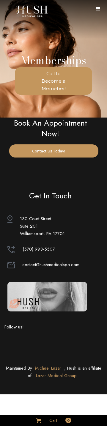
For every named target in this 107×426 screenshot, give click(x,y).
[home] (31, 10)
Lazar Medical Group (56, 375)
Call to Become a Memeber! (54, 81)
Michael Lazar (48, 368)
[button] (98, 9)
